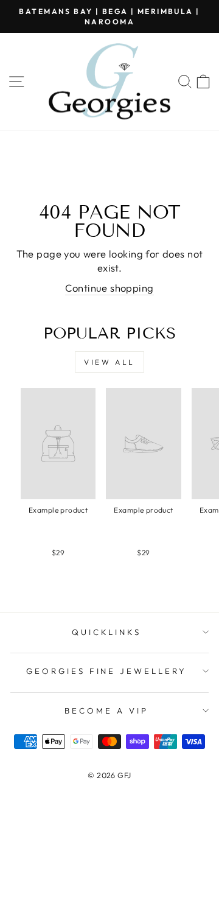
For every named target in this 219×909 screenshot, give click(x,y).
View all (109, 362)
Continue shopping (109, 287)
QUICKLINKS (107, 632)
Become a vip (106, 710)
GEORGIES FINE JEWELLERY (106, 671)
